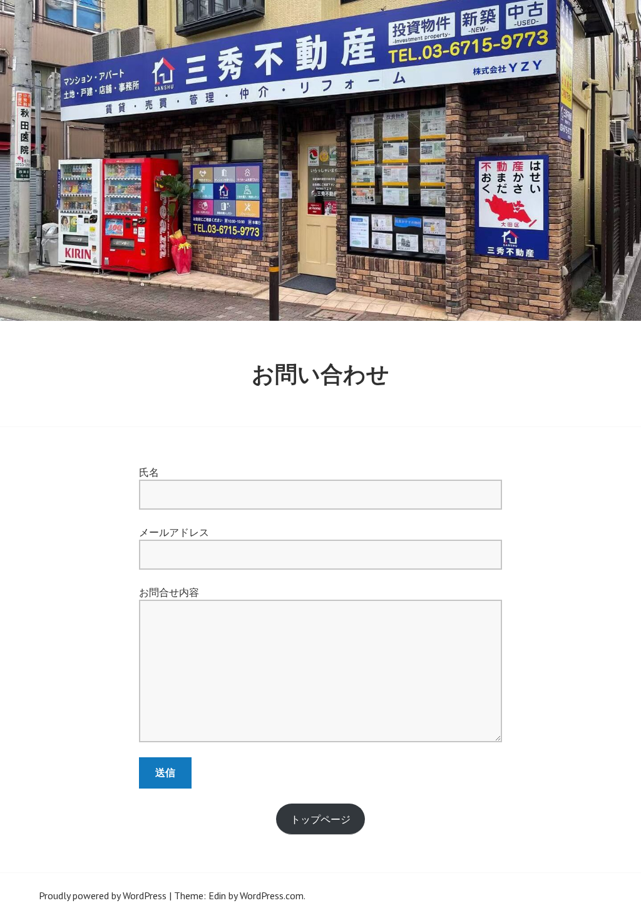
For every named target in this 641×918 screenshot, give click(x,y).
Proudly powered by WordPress (103, 895)
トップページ (320, 819)
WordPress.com (272, 895)
